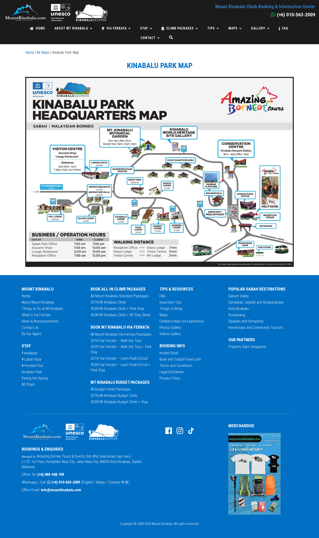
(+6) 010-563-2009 (65, 482)
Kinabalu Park (32, 372)
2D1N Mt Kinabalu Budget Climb (114, 395)
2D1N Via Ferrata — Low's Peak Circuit (119, 358)
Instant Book (169, 353)
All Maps (43, 52)
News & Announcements (40, 321)
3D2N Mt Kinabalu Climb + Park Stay (117, 308)
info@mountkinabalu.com (61, 490)
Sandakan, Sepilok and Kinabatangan (256, 302)
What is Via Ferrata (36, 315)
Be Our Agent (31, 334)
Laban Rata (32, 359)
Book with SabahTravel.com (180, 359)
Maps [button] (232, 28)
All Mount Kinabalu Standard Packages (120, 296)
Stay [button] (144, 28)
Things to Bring (171, 308)
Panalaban (30, 353)
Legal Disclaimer (172, 372)
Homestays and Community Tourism (255, 327)
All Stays (28, 384)
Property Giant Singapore (247, 346)
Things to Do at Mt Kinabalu (42, 308)
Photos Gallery (170, 327)
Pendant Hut (33, 365)
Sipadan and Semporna (245, 321)
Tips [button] (211, 28)
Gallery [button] (258, 28)
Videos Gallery (170, 334)
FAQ (285, 28)
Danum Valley (238, 296)
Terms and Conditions (176, 365)
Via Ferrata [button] (116, 28)
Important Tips (170, 302)
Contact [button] (148, 38)
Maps (164, 315)
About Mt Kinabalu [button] (71, 28)
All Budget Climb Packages (111, 389)
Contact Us (30, 327)
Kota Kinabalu (238, 308)
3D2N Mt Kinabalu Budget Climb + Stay (119, 402)
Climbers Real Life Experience (182, 321)
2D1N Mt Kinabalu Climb (108, 302)
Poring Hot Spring (35, 378)
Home (40, 28)
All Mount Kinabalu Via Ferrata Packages (121, 334)
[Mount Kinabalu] (56, 6)
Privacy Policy (170, 378)
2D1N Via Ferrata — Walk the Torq (116, 340)
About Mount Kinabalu (38, 302)
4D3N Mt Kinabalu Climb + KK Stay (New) (121, 315)
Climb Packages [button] (180, 28)
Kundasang (236, 315)
